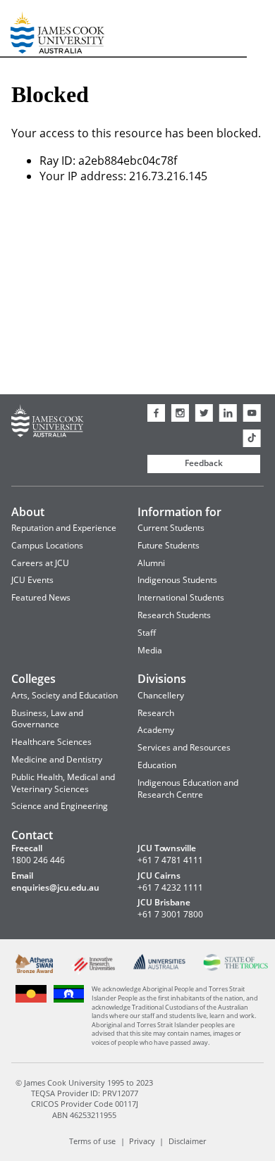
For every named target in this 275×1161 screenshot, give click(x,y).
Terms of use (92, 1141)
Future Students (169, 545)
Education (157, 765)
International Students (181, 597)
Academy (156, 730)
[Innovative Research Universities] (93, 972)
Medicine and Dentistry (56, 759)
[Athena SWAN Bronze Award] (34, 970)
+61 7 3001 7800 (170, 914)
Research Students (174, 615)
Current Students (171, 528)
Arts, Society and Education (64, 695)
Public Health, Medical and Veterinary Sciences (63, 783)
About (27, 512)
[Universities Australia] (158, 967)
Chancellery (161, 695)
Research (156, 713)
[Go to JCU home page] (47, 422)
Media (150, 650)
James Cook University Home (27, 28)
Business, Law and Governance (47, 719)
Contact (32, 835)
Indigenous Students (177, 580)
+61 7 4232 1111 (170, 887)
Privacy (142, 1141)
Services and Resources (184, 747)
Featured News (41, 597)
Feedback (204, 463)
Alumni (151, 563)
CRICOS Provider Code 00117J (84, 1103)
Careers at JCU (40, 563)
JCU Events (32, 580)
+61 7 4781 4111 (170, 860)
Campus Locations (47, 545)
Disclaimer (187, 1141)
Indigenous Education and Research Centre (188, 789)
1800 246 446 (38, 860)
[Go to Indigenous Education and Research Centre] (31, 1001)
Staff (147, 633)
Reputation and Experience (63, 528)
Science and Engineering (59, 806)
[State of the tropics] (236, 968)
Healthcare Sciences (51, 742)
